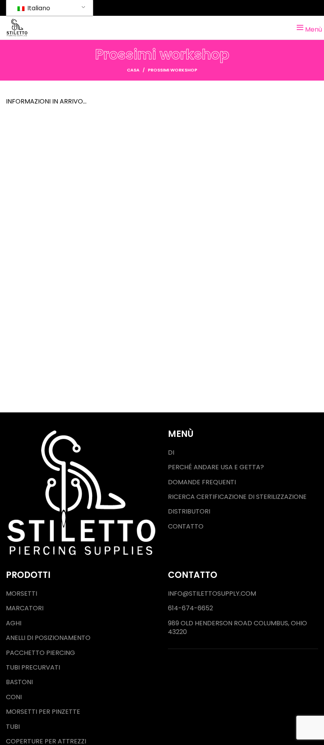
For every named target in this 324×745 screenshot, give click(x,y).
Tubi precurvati (33, 667)
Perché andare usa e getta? (216, 467)
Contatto (185, 526)
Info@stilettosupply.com (212, 593)
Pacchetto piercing (40, 653)
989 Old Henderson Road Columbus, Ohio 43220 (237, 627)
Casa (133, 70)
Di (171, 452)
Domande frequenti (202, 482)
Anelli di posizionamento (48, 638)
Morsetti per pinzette (43, 711)
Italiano (38, 8)
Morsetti (21, 593)
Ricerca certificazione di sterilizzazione (237, 497)
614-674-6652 (190, 608)
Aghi (13, 623)
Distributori (189, 511)
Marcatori (24, 608)
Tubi (13, 726)
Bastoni (19, 682)
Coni (14, 697)
